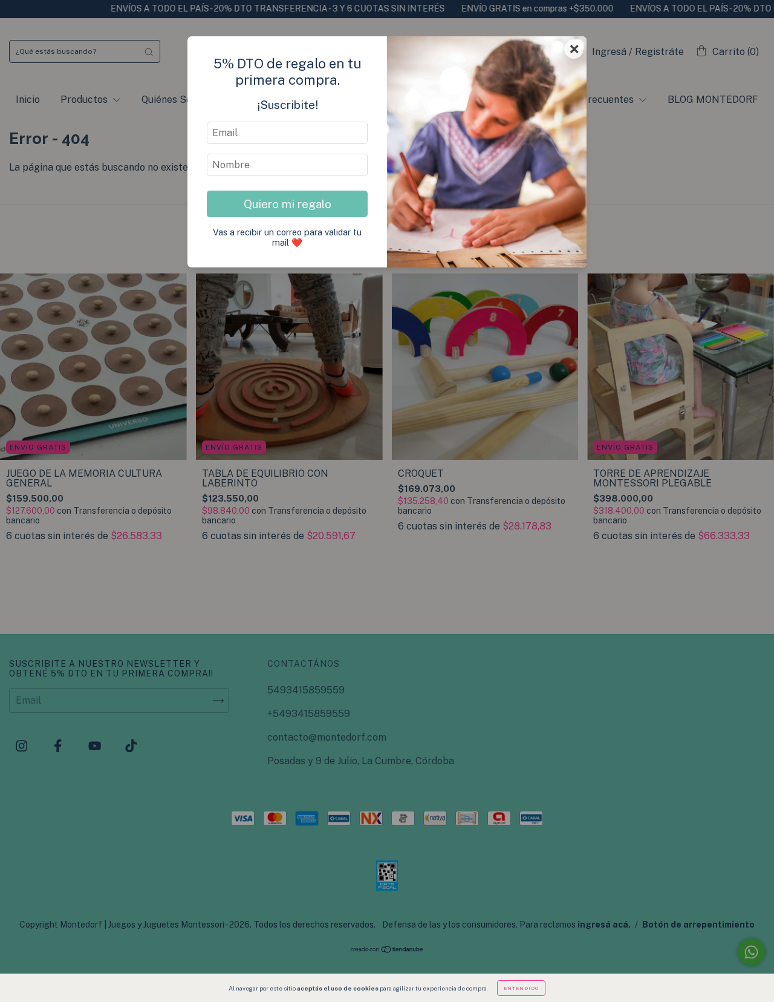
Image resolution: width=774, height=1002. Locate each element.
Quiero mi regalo (287, 204)
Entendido (521, 988)
